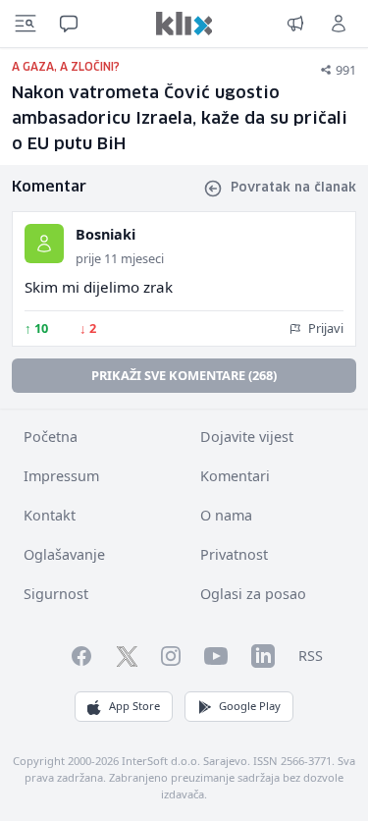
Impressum (61, 475)
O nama (226, 515)
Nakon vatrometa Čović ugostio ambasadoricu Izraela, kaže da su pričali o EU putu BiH (179, 119)
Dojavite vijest (246, 436)
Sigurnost (56, 593)
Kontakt (50, 515)
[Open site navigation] (25, 23)
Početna (51, 436)
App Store (134, 705)
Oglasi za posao (253, 593)
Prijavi (324, 328)
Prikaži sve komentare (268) (184, 375)
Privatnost (234, 554)
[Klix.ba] (184, 23)
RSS (310, 655)
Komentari (235, 475)
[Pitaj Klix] (68, 23)
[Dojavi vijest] (295, 23)
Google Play (250, 705)
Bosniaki (105, 234)
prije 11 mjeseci (120, 258)
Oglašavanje (64, 554)
